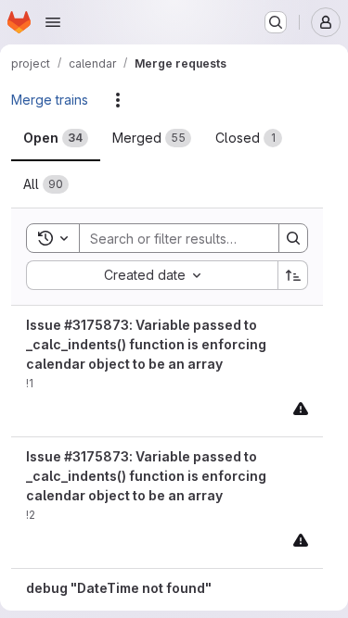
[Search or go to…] (275, 22)
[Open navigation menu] (53, 22)
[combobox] (151, 275)
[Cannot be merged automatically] (300, 408)
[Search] (293, 238)
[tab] (55, 138)
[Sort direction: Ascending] (293, 275)
